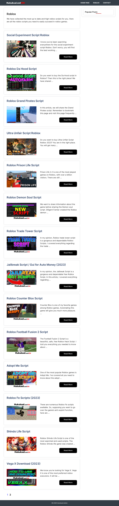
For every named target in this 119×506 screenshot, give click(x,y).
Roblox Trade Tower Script (24, 231)
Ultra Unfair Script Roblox (23, 133)
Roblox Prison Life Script (23, 165)
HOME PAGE (85, 3)
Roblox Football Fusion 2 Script (27, 332)
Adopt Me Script (17, 365)
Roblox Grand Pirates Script (25, 101)
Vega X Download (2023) (23, 463)
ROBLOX (96, 3)
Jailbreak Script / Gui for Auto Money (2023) (36, 264)
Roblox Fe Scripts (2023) (23, 397)
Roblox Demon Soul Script (24, 197)
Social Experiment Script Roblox (28, 35)
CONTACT (107, 3)
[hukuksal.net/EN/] (16, 3)
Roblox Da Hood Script (22, 68)
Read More (68, 57)
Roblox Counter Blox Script (24, 298)
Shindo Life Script (18, 431)
